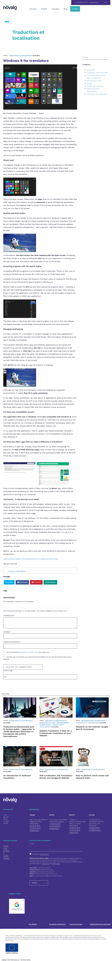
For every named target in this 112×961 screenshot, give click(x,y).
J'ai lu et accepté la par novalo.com (27, 652)
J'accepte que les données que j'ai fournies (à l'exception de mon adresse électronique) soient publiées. (37, 658)
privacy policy (44, 854)
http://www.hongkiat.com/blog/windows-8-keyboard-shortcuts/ (30, 559)
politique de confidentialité (29, 652)
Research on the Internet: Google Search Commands (92, 728)
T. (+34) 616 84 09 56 (80, 2)
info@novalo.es (94, 2)
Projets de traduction (95, 86)
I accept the (40, 854)
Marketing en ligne (94, 81)
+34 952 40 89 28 (35, 828)
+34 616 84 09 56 (35, 825)
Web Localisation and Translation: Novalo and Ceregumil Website (55, 776)
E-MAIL (32, 843)
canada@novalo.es (95, 830)
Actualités (91, 70)
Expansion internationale (97, 73)
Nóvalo (89, 83)
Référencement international (93, 721)
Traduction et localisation (20, 55)
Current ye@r (7, 672)
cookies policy (56, 863)
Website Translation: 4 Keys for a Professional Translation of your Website (55, 733)
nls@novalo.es (73, 832)
